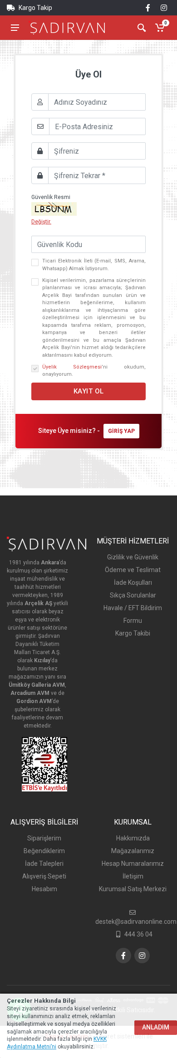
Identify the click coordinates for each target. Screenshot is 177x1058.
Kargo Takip (34, 7)
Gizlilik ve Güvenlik (132, 557)
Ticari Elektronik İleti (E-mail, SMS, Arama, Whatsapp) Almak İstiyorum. (94, 265)
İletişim (133, 876)
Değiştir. (41, 221)
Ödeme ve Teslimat (133, 569)
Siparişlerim (44, 838)
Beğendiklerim (44, 850)
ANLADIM (155, 1027)
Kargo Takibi (132, 633)
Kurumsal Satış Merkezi (133, 889)
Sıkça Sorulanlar (133, 595)
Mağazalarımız (132, 850)
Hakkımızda (133, 838)
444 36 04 (138, 934)
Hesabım (44, 889)
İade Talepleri (44, 863)
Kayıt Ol (89, 391)
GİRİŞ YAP (121, 431)
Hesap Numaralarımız (133, 863)
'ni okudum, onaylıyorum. (94, 371)
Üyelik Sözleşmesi (72, 367)
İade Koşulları (133, 582)
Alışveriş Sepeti (44, 876)
